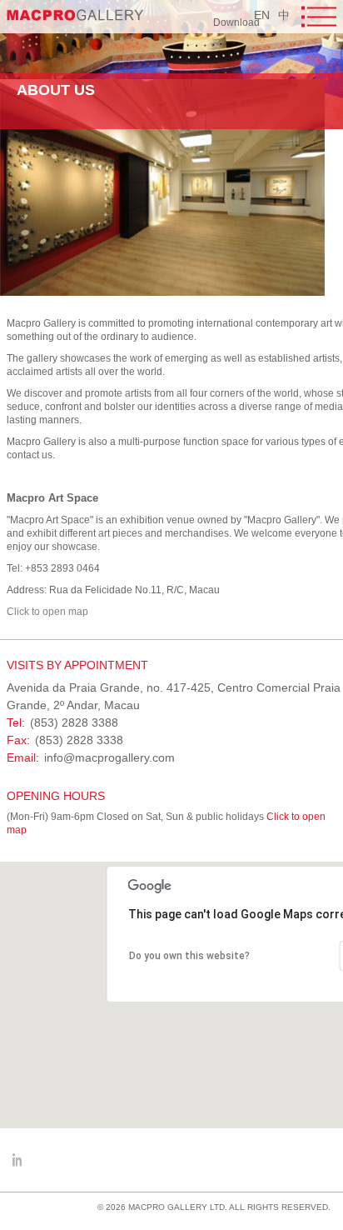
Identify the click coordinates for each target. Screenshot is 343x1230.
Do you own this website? (189, 956)
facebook (17, 1160)
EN (262, 15)
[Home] (75, 15)
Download (236, 22)
